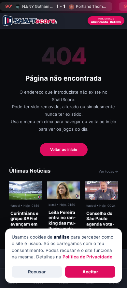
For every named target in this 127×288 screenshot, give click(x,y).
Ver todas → (108, 171)
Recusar (37, 271)
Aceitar (90, 271)
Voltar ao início (63, 149)
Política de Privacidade (87, 256)
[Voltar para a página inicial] (30, 20)
